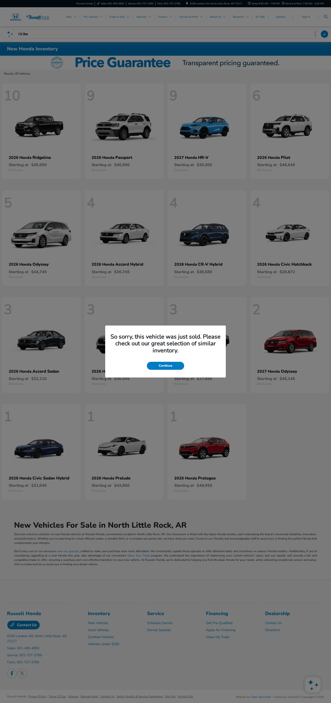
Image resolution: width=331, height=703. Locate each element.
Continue (165, 365)
